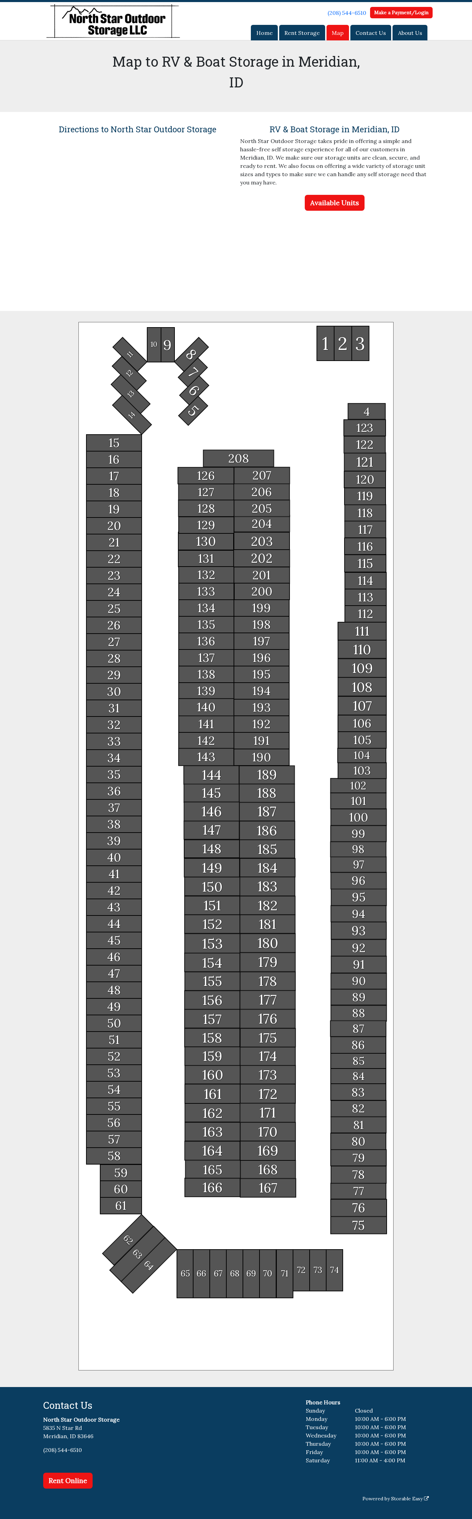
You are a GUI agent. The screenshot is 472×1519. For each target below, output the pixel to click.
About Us (410, 32)
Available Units (334, 202)
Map (337, 32)
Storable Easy (407, 1499)
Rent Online (68, 1480)
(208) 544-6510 (347, 12)
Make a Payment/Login (401, 12)
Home (264, 32)
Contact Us (371, 32)
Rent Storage (302, 32)
